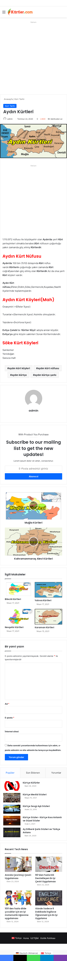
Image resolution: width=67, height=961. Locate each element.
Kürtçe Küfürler (31, 782)
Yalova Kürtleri (43, 600)
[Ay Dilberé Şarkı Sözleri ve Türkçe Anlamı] (11, 832)
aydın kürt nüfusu (48, 368)
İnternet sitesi (12, 731)
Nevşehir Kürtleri (14, 627)
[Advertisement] (33, 57)
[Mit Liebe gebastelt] (20, 12)
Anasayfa (8, 99)
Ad (7, 704)
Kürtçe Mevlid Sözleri (35, 794)
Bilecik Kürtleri (13, 599)
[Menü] (3, 13)
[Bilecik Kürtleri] (18, 589)
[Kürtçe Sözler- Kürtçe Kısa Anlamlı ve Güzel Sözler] (11, 820)
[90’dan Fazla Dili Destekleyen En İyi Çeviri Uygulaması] (48, 864)
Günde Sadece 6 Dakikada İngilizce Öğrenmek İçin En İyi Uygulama (46, 913)
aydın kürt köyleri (19, 368)
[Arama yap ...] (63, 13)
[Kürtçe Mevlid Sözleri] (11, 797)
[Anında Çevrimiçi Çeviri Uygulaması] (18, 864)
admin (10, 119)
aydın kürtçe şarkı (45, 374)
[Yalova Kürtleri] (48, 589)
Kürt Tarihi (19, 99)
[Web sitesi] (33, 416)
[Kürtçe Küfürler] (11, 786)
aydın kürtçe (19, 374)
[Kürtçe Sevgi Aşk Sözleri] (11, 809)
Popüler (10, 772)
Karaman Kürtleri (44, 627)
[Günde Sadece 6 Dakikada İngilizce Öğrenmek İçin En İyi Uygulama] (48, 898)
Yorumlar (56, 772)
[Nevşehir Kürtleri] (18, 616)
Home (26, 938)
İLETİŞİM (35, 938)
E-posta (9, 717)
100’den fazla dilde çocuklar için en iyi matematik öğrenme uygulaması (17, 913)
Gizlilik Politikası (47, 938)
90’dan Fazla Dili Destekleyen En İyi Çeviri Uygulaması (45, 878)
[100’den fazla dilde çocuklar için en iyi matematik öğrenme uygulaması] (18, 898)
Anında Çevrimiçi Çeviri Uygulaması (18, 876)
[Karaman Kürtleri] (48, 616)
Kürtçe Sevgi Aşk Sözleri (36, 806)
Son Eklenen (33, 772)
